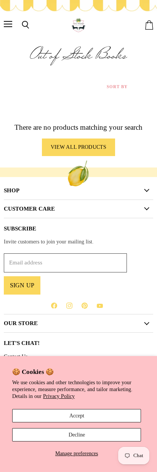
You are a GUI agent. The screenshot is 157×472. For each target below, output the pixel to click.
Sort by (117, 86)
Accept (76, 415)
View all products (78, 147)
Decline (77, 435)
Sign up (22, 285)
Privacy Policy (59, 396)
